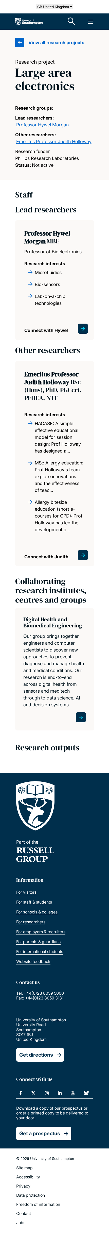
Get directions (36, 1055)
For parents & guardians (38, 941)
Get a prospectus (39, 1133)
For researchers (30, 921)
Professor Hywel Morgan (42, 124)
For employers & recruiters (40, 931)
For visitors (26, 892)
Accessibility (28, 1176)
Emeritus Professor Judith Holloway (54, 141)
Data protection (30, 1195)
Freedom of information (38, 1204)
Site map (24, 1167)
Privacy (23, 1186)
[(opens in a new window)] (20, 1093)
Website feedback (33, 961)
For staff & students (34, 902)
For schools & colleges (37, 911)
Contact (23, 1213)
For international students (39, 951)
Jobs (20, 1222)
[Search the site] (72, 22)
